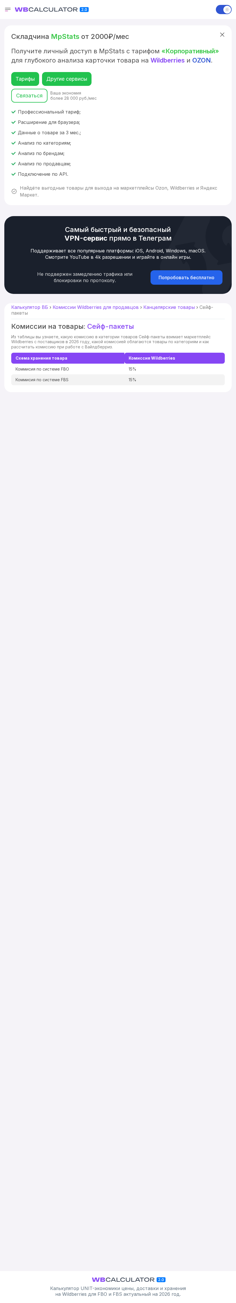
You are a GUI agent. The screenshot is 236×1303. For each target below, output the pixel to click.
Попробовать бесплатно (186, 277)
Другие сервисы (66, 79)
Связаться (29, 95)
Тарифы (25, 79)
